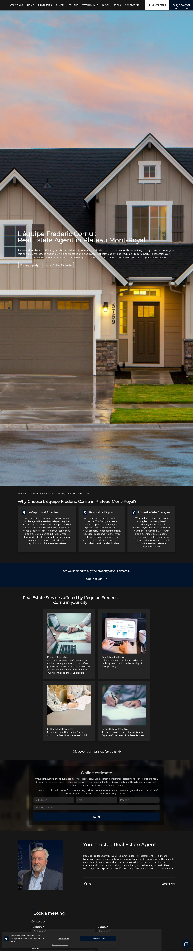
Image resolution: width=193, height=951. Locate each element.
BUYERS (60, 5)
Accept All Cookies (98, 939)
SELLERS (73, 5)
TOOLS (117, 5)
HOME (30, 5)
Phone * (36, 948)
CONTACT (130, 5)
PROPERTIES (45, 5)
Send (96, 816)
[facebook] (176, 8)
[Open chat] (186, 944)
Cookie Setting (63, 939)
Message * (103, 927)
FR (137, 5)
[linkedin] (186, 8)
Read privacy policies (60, 945)
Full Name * (38, 927)
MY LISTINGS (16, 5)
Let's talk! (167, 883)
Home (21, 493)
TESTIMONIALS (90, 5)
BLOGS (106, 5)
